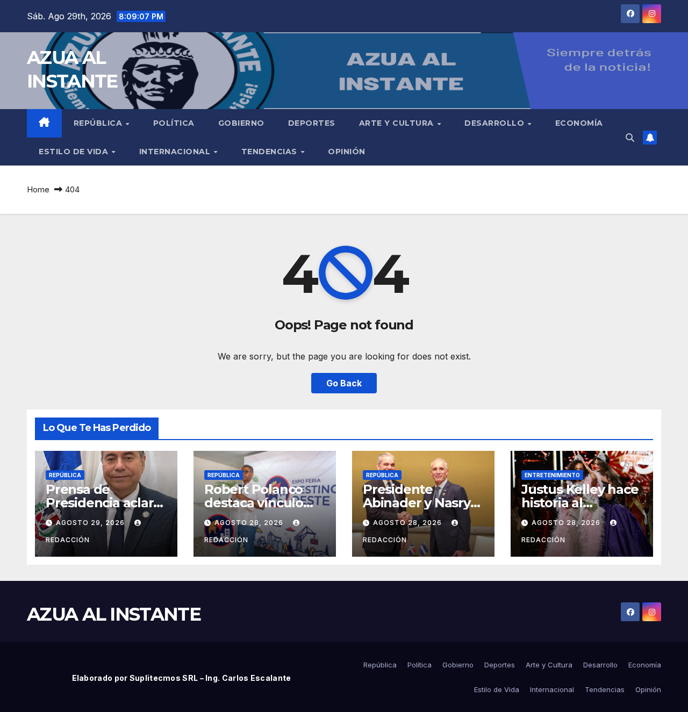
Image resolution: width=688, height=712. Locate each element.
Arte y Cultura (397, 123)
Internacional (176, 151)
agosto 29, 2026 (91, 523)
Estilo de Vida (75, 151)
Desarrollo (495, 123)
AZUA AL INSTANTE (113, 614)
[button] (630, 137)
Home (38, 189)
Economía (579, 123)
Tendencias (270, 151)
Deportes (311, 123)
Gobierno (241, 123)
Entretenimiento (552, 475)
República (99, 123)
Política (174, 123)
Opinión (347, 151)
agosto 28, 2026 (249, 523)
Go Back (344, 383)
